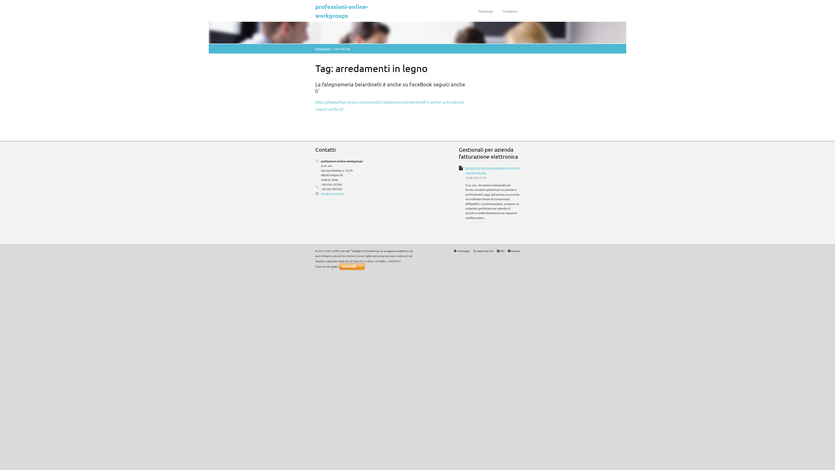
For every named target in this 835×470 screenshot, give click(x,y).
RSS (502, 251)
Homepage (485, 11)
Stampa (515, 251)
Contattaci (510, 11)
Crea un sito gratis (326, 266)
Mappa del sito (485, 251)
